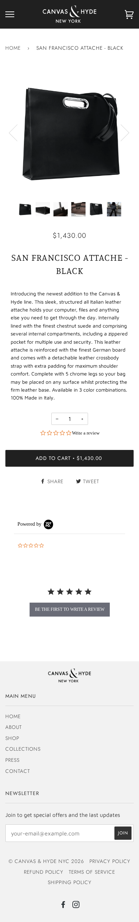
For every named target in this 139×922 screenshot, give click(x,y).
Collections (23, 748)
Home (13, 48)
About (13, 727)
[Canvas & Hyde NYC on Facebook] (63, 905)
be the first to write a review (69, 609)
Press (12, 760)
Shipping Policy (70, 882)
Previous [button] (17, 132)
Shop (12, 738)
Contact (17, 771)
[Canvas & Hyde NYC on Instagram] (76, 905)
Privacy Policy (109, 861)
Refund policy (43, 872)
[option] (69, 132)
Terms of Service (92, 872)
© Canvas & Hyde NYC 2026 (46, 861)
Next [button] (121, 132)
